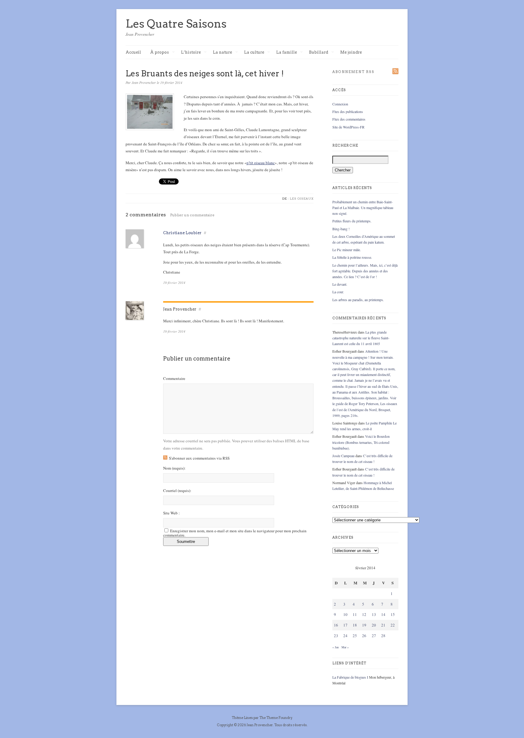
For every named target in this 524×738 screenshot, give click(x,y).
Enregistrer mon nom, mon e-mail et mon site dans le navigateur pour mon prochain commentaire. (235, 533)
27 (374, 635)
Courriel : (177, 491)
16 (336, 625)
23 (336, 635)
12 (364, 614)
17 (345, 625)
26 (364, 635)
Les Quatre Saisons (176, 23)
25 (355, 635)
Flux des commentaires (348, 119)
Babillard (318, 52)
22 (393, 625)
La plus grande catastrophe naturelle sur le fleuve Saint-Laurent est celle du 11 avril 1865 (360, 338)
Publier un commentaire (192, 215)
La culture (254, 52)
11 (355, 614)
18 (355, 625)
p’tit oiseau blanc (261, 162)
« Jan (335, 647)
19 (364, 625)
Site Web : (171, 513)
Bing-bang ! (341, 228)
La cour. (338, 291)
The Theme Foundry (275, 718)
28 (383, 635)
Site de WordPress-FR (348, 127)
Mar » (345, 647)
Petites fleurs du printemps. (351, 220)
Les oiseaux (302, 198)
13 (374, 614)
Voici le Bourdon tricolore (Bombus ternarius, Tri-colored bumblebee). (361, 442)
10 (345, 614)
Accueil (133, 52)
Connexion (340, 103)
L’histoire (191, 52)
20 (374, 625)
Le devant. (339, 284)
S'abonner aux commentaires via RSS (199, 458)
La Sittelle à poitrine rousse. (352, 257)
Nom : (174, 468)
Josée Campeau (343, 455)
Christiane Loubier (182, 233)
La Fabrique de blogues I (350, 677)
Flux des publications (347, 111)
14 (383, 614)
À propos (159, 52)
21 (383, 625)
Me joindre (351, 52)
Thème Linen (243, 718)
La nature (222, 52)
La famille (286, 52)
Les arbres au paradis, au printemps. (358, 299)
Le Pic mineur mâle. (346, 249)
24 (345, 635)
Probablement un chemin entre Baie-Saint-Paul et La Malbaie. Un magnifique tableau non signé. (362, 207)
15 (393, 614)
